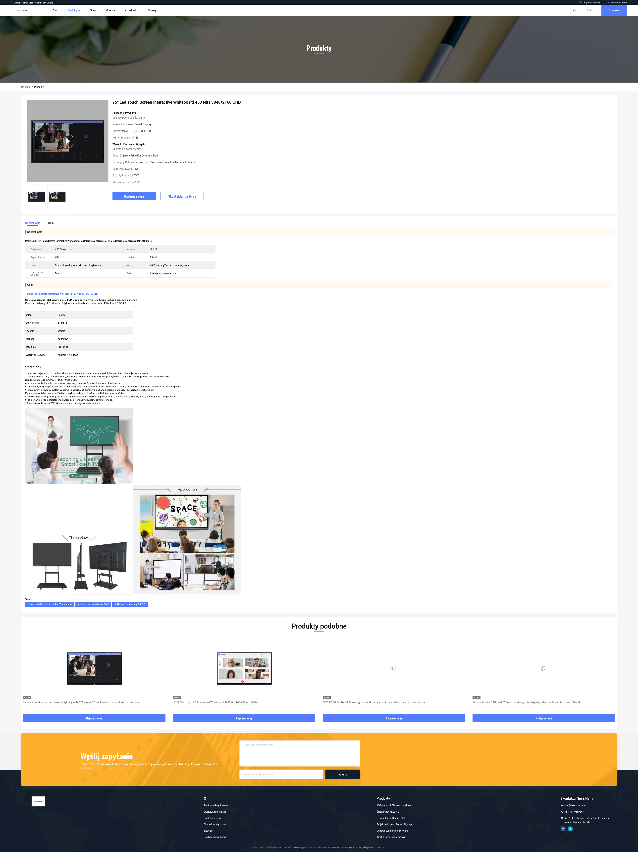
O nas (109, 10)
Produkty (73, 10)
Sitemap (208, 830)
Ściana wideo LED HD (388, 811)
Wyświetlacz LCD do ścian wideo (394, 805)
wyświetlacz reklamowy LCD (391, 818)
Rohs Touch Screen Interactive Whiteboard (50, 604)
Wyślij (342, 774)
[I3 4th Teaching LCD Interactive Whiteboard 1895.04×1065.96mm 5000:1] (94, 668)
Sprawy (152, 10)
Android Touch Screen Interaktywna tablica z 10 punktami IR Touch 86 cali (516, 702)
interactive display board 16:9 (93, 604)
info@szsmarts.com (592, 2)
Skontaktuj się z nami (215, 824)
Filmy (93, 10)
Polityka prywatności (215, 837)
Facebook (563, 828)
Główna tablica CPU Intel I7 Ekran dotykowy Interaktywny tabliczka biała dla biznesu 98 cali (377, 702)
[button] (27, 676)
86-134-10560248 (618, 2)
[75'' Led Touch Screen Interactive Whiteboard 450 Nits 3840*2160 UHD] (67, 141)
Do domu (26, 87)
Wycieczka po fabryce (215, 811)
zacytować (614, 10)
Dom (55, 10)
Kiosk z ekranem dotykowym (391, 837)
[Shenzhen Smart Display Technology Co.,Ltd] (21, 10)
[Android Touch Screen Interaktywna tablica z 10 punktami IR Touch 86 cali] (544, 668)
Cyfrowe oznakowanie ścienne (392, 830)
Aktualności (131, 10)
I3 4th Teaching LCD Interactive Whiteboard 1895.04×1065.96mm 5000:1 (66, 702)
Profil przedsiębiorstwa (216, 805)
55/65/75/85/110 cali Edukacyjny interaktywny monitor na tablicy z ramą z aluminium (224, 702)
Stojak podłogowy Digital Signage (394, 824)
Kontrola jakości (212, 818)
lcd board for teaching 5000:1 (130, 604)
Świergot (570, 828)
